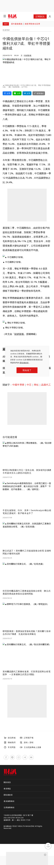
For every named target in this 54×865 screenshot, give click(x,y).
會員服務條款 (9, 801)
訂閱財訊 (40, 16)
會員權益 (7, 788)
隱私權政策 (24, 362)
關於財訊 (7, 782)
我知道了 (27, 370)
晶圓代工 (46, 384)
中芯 (29, 384)
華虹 (36, 384)
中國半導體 (18, 384)
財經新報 (27, 55)
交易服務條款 (9, 807)
